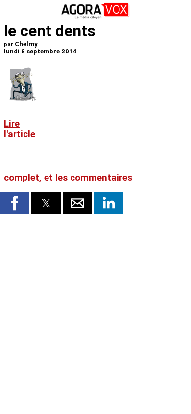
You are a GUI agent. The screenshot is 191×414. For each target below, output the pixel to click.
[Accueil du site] (95, 17)
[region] (113, 119)
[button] (14, 203)
